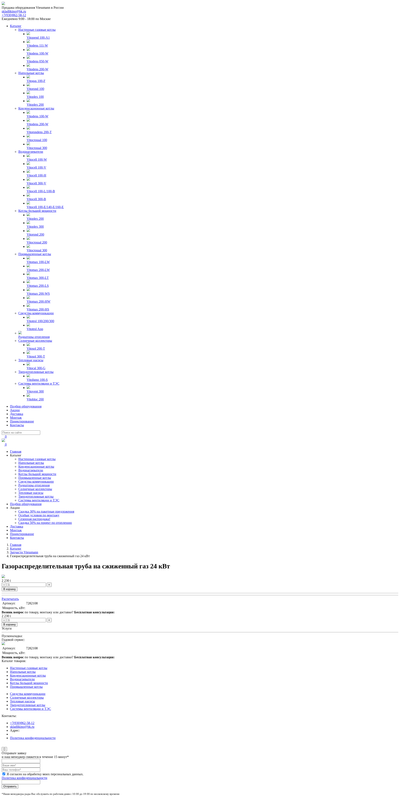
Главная (15, 451)
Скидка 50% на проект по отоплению (45, 522)
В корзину (9, 589)
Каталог (15, 26)
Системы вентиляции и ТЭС (38, 383)
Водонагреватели (30, 151)
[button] (3, 745)
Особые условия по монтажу (38, 515)
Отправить (10, 786)
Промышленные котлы (34, 254)
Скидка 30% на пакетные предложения (46, 511)
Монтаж (16, 417)
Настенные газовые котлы (37, 29)
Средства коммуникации (36, 313)
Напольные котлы (31, 73)
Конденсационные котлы (36, 108)
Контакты (17, 425)
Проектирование (22, 421)
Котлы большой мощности (37, 210)
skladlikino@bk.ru (14, 11)
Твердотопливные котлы (36, 372)
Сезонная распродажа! (34, 519)
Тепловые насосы (30, 360)
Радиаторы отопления (34, 485)
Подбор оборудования (25, 406)
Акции (15, 410)
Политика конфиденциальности (33, 738)
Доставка (16, 414)
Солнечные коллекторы (35, 340)
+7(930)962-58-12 (14, 15)
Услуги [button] (7, 628)
